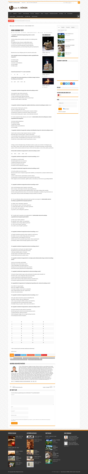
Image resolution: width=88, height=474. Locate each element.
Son (59, 27)
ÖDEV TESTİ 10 (46, 52)
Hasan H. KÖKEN (10, 13)
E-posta (13, 411)
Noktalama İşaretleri (54, 13)
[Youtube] (69, 2)
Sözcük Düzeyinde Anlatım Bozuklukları (19, 359)
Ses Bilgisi (61, 13)
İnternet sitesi (13, 415)
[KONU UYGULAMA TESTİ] (11, 458)
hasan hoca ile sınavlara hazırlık (47, 358)
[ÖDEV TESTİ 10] (11, 441)
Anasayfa (12, 25)
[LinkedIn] (67, 2)
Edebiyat (37, 13)
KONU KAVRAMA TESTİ (69, 39)
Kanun (42, 13)
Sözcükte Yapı (27, 16)
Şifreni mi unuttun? (62, 111)
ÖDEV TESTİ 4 (37, 456)
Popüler (62, 27)
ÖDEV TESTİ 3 (37, 462)
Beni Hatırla (66, 108)
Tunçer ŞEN (78, 471)
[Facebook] (65, 2)
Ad (12, 406)
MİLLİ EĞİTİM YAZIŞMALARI (32, 2)
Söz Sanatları (69, 13)
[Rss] (64, 2)
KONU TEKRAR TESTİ (47, 387)
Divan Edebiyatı (26, 13)
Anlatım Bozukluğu (18, 358)
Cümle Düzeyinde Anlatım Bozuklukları (31, 358)
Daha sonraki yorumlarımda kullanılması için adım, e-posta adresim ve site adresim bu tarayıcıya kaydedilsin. (30, 420)
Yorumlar (68, 27)
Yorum (12, 394)
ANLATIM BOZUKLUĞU (19, 25)
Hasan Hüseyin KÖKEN (16, 32)
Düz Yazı (32, 13)
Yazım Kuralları (34, 16)
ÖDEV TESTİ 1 (19, 463)
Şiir (65, 13)
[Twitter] (66, 2)
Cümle (19, 13)
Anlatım (14, 13)
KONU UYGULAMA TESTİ (18, 458)
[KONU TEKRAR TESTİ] (11, 453)
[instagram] (70, 2)
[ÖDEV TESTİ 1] (11, 464)
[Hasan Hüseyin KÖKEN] (18, 7)
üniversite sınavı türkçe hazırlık (35, 359)
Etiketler (73, 27)
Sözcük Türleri (12, 16)
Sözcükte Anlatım (20, 16)
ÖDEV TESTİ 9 (45, 74)
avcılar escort (13, 351)
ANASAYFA (23, 2)
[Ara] (79, 3)
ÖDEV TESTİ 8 (45, 85)
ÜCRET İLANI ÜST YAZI (62, 30)
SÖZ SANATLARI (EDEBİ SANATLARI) (22, 20)
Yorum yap (41, 32)
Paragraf (46, 13)
